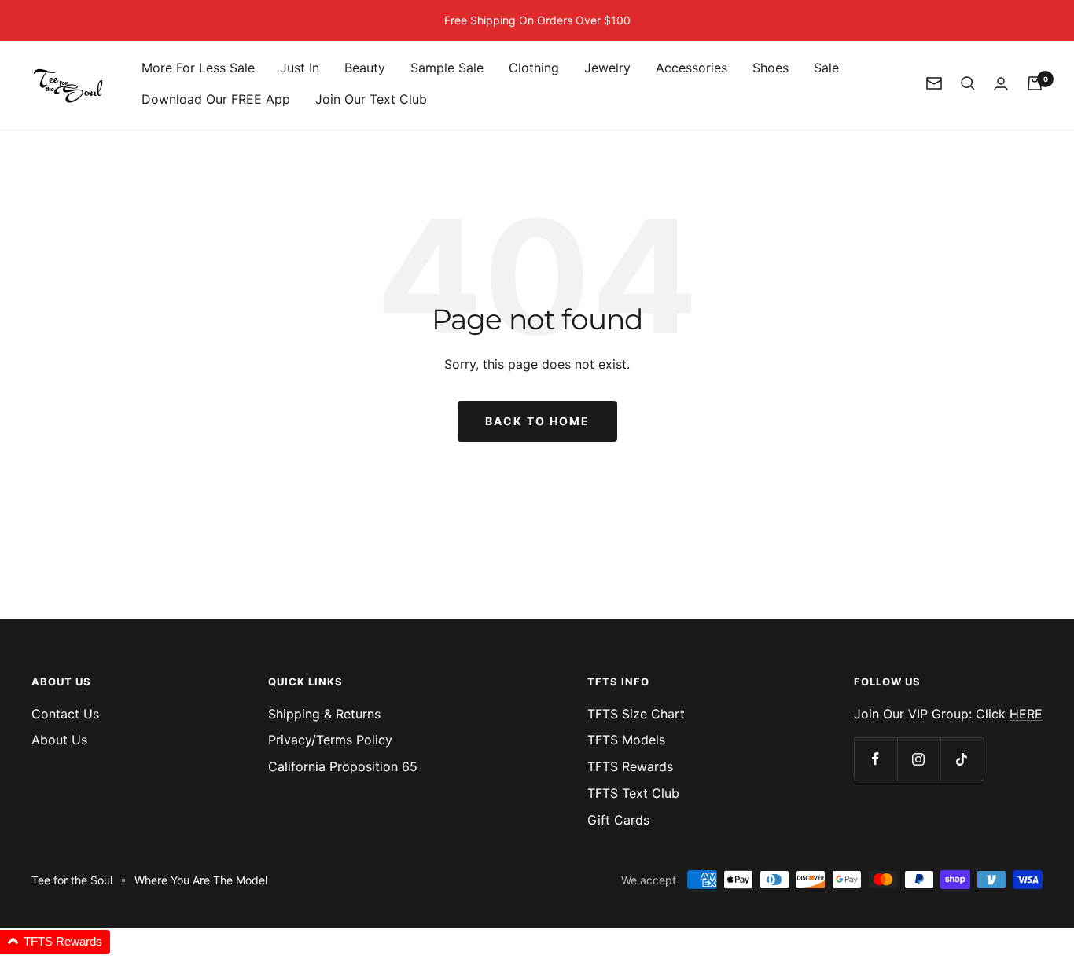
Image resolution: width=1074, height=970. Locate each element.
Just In (299, 67)
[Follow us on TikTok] (962, 759)
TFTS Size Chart (636, 714)
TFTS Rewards (630, 766)
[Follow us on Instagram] (918, 759)
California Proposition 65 (342, 766)
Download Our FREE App (216, 98)
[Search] (968, 83)
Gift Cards (618, 820)
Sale (826, 67)
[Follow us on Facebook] (875, 759)
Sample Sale (447, 67)
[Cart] (1035, 83)
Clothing (534, 67)
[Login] (1001, 83)
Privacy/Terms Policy (330, 740)
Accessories (691, 67)
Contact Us (65, 714)
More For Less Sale (198, 67)
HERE (1026, 714)
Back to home (537, 421)
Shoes (770, 67)
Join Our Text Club (371, 98)
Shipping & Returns (324, 714)
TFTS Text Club (633, 793)
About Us (59, 740)
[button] (55, 942)
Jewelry (607, 67)
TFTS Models (626, 740)
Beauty (364, 67)
